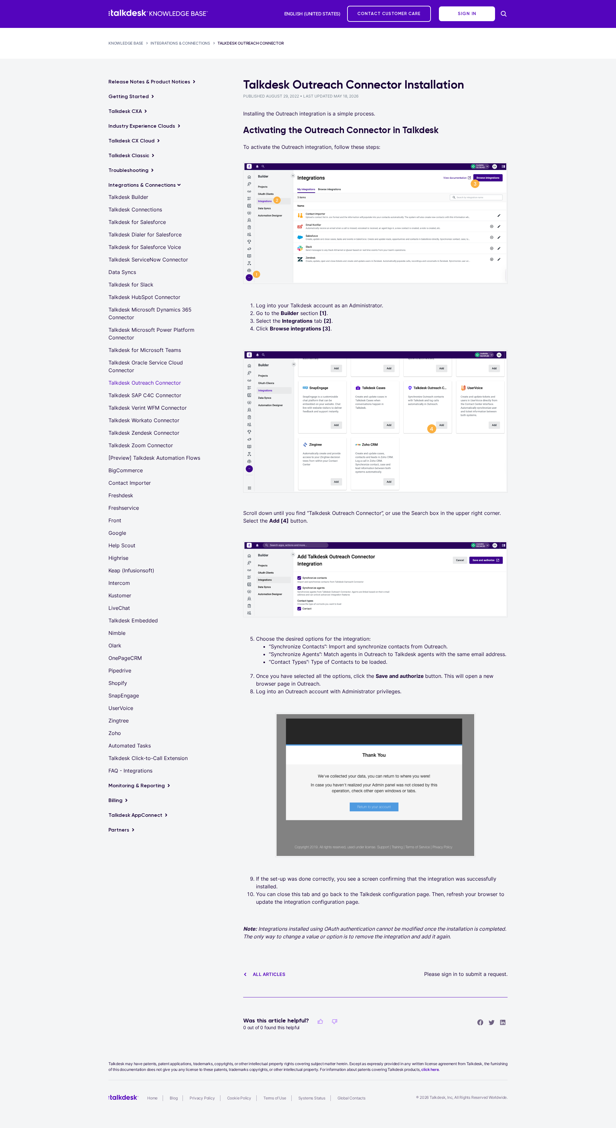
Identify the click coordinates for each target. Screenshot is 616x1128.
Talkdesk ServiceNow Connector (148, 259)
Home (152, 1098)
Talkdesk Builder (128, 197)
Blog (173, 1098)
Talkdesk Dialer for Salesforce (145, 234)
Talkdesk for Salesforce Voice (144, 247)
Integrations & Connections (180, 43)
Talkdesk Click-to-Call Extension (148, 758)
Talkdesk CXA (125, 111)
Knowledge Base (125, 43)
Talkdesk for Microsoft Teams (144, 350)
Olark (114, 645)
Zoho (114, 733)
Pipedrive (119, 670)
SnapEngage (123, 695)
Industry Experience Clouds (141, 126)
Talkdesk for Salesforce (137, 222)
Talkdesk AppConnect (135, 815)
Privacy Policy (202, 1098)
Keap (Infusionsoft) (131, 570)
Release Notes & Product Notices (149, 82)
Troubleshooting (128, 170)
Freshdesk (120, 495)
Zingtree (118, 720)
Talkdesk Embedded (133, 620)
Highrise (118, 558)
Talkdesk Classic (128, 155)
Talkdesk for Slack (130, 284)
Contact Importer (129, 483)
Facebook (480, 1022)
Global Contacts (351, 1098)
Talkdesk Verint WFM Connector (147, 408)
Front (114, 520)
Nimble (116, 633)
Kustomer (119, 595)
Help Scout (121, 545)
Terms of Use (274, 1098)
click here (430, 1069)
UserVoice (120, 708)
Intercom (119, 583)
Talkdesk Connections (135, 209)
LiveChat (119, 608)
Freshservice (123, 508)
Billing (115, 800)
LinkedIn (503, 1022)
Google (117, 533)
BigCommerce (125, 470)
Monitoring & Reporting (136, 785)
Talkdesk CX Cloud (131, 141)
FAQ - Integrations (130, 770)
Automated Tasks (129, 745)
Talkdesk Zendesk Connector (143, 433)
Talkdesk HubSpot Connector (144, 297)
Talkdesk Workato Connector (143, 420)
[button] (320, 1021)
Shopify (117, 683)
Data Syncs (122, 272)
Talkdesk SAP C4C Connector (144, 395)
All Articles (269, 974)
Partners (118, 830)
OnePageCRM (125, 658)
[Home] (158, 13)
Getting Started (128, 96)
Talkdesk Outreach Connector (251, 43)
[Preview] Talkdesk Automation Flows (154, 458)
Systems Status (311, 1098)
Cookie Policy (239, 1098)
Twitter (491, 1022)
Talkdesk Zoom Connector (140, 445)
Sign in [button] (467, 13)
